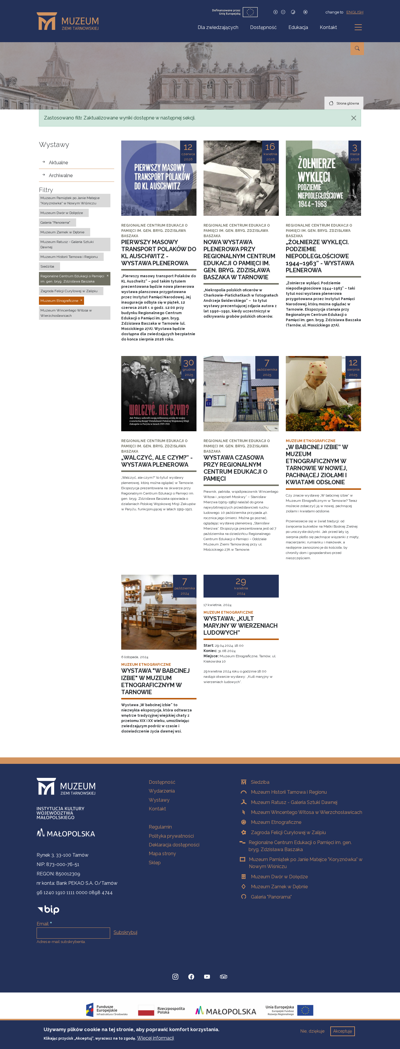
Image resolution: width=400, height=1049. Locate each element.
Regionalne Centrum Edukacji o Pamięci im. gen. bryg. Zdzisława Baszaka (300, 846)
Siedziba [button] (47, 266)
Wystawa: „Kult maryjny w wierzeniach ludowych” (241, 625)
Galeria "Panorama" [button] (55, 222)
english (354, 12)
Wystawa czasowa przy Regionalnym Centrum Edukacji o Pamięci (235, 468)
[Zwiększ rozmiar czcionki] (275, 12)
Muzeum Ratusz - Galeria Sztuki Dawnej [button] (67, 244)
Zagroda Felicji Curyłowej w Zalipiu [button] (69, 291)
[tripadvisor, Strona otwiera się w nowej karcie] (224, 977)
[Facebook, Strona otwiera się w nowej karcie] (191, 976)
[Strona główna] (70, 21)
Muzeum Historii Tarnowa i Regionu (289, 792)
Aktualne (58, 162)
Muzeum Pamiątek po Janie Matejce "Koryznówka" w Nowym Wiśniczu (306, 863)
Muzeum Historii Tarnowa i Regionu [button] (69, 257)
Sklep (155, 862)
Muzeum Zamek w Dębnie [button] (62, 232)
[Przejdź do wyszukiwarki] (357, 48)
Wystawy (159, 800)
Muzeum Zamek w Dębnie (279, 886)
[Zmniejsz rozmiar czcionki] (283, 12)
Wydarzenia (162, 791)
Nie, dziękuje (312, 1031)
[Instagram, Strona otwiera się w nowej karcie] (175, 976)
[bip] (48, 909)
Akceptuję (342, 1031)
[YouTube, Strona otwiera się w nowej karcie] (207, 976)
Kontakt (328, 27)
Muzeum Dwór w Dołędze (279, 876)
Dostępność (263, 27)
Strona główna (347, 103)
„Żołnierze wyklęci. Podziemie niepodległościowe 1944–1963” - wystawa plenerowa (320, 256)
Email (43, 924)
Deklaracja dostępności (174, 845)
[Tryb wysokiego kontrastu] (293, 12)
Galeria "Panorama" (271, 897)
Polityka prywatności (171, 836)
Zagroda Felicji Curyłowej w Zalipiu (288, 832)
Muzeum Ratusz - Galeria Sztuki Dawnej (294, 802)
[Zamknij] (354, 118)
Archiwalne (61, 175)
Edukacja (298, 27)
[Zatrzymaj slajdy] (305, 12)
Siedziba (260, 782)
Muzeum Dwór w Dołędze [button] (61, 213)
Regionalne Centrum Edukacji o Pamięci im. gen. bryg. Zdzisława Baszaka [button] (72, 278)
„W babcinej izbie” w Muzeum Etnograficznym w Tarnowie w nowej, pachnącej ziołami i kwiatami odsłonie (317, 465)
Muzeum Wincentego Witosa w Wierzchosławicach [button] (66, 313)
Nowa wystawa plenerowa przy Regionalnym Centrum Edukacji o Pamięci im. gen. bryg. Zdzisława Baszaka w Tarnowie (239, 260)
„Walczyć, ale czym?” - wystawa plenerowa (157, 461)
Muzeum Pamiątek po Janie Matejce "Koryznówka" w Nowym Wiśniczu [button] (70, 200)
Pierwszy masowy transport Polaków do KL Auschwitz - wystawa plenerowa (158, 253)
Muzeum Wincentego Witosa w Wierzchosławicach (306, 812)
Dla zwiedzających (218, 27)
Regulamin (160, 827)
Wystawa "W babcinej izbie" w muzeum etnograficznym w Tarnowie (155, 681)
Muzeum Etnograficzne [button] (59, 301)
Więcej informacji (155, 1038)
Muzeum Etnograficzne (276, 822)
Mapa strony (162, 853)
